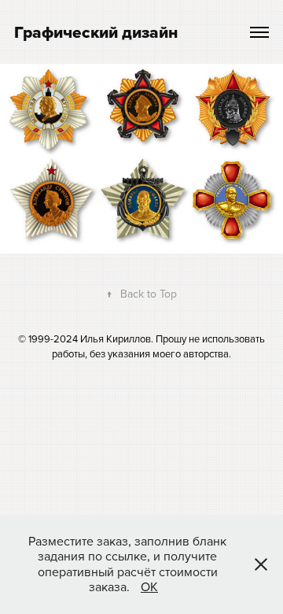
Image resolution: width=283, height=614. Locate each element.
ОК (149, 586)
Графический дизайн (96, 32)
